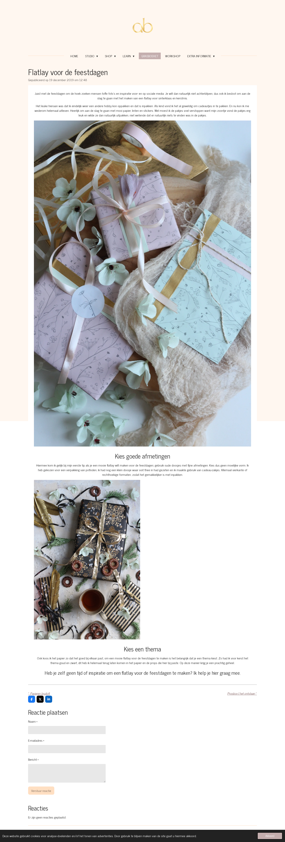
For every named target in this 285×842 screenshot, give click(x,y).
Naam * (32, 721)
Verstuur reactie (41, 790)
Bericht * (33, 759)
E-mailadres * (36, 740)
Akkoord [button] (269, 835)
